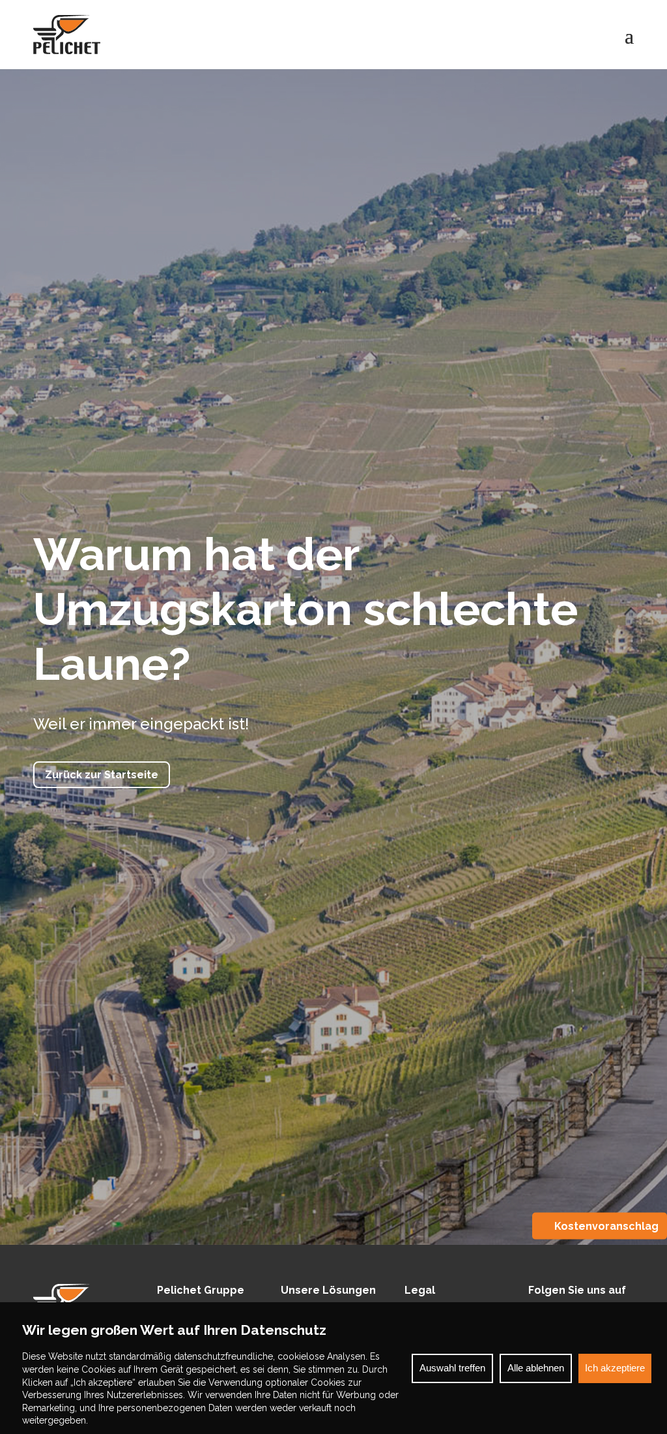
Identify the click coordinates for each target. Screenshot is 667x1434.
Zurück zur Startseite (101, 775)
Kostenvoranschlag (606, 1226)
